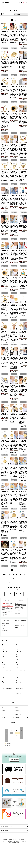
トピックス (3, 707)
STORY (9, 594)
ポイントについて (4, 714)
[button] (26, 3)
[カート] (21, 3)
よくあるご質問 (4, 632)
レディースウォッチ (19, 688)
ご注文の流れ (17, 710)
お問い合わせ (17, 627)
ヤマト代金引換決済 (18, 610)
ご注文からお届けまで (5, 623)
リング (3, 656)
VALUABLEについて (5, 627)
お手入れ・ (5, 630)
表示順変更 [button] (18, 14)
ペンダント (4, 649)
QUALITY (19, 594)
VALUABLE (5, 2)
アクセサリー (18, 691)
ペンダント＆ (7, 651)
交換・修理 (3, 625)
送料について (3, 717)
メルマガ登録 (3, 710)
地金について (4, 628)
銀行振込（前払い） (18, 613)
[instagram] (23, 3)
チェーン (17, 654)
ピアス (3, 654)
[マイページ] (19, 3)
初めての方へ (17, 707)
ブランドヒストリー (19, 693)
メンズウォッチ (18, 686)
